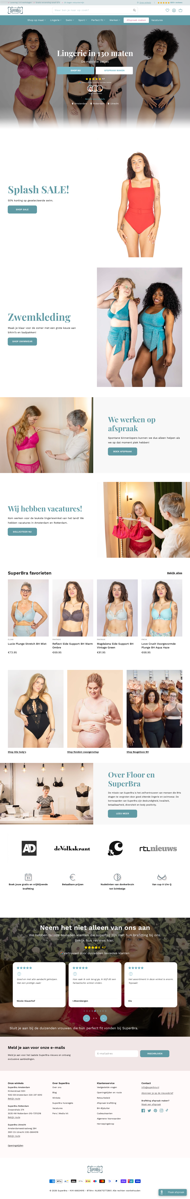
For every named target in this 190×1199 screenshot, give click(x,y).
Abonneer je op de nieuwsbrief (157, 1093)
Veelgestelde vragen (107, 1087)
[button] (179, 10)
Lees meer (122, 813)
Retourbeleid (103, 1098)
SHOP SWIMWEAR (22, 341)
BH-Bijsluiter (103, 1108)
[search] (95, 10)
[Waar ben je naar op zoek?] (134, 10)
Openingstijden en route (109, 1092)
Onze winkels (145, 2)
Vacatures (57, 1108)
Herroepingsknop (105, 1124)
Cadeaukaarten (105, 1113)
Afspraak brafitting (106, 1103)
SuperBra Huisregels (62, 1103)
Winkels (56, 1098)
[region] (95, 984)
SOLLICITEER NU (22, 531)
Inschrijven (154, 1053)
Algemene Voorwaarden (109, 1118)
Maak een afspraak (151, 1104)
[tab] (84, 1011)
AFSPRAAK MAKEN (114, 70)
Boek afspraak (122, 451)
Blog (54, 1092)
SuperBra (62, 1190)
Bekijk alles (174, 572)
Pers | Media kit (60, 1113)
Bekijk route (14, 1098)
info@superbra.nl (150, 1087)
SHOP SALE (22, 209)
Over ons (56, 1087)
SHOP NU (76, 70)
